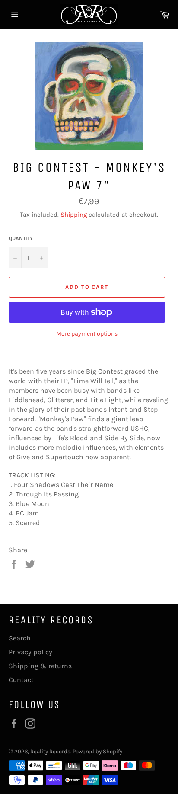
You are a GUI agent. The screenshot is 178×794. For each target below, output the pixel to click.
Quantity (21, 238)
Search (20, 638)
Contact (21, 680)
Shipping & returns (40, 666)
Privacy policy (30, 652)
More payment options (87, 333)
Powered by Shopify (97, 751)
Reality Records (50, 751)
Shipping (73, 214)
